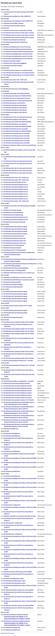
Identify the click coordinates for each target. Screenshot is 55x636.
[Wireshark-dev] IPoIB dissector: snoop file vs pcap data (18, 277)
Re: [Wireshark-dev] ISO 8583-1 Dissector (14, 25)
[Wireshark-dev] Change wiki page (12, 210)
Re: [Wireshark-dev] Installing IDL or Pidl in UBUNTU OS (18, 21)
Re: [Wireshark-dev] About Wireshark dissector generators (18, 51)
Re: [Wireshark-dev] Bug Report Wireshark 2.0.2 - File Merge (19, 365)
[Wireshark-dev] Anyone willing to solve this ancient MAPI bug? (20, 145)
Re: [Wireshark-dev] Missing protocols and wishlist (17, 133)
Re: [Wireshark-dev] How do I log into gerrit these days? (18, 100)
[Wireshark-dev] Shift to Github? (12, 61)
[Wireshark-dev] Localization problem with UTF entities (18, 305)
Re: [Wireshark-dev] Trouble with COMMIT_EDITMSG (17, 95)
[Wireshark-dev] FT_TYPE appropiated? (14, 245)
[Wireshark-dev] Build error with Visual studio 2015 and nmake (20, 516)
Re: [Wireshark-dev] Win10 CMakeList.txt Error (16, 184)
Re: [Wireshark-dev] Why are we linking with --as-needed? (18, 381)
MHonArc (12, 633)
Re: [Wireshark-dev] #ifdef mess (12, 433)
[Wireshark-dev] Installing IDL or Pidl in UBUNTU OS (17, 16)
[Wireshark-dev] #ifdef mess (11, 428)
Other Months (11, 6)
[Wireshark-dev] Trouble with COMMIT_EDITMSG (16, 93)
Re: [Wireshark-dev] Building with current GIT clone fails (18, 54)
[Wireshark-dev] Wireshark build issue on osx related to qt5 (19, 272)
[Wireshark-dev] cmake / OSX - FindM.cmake (15, 79)
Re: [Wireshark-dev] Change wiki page (13, 212)
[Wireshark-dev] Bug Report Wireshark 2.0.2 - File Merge (18, 360)
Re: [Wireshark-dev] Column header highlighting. (16, 88)
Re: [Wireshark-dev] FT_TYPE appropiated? (15, 250)
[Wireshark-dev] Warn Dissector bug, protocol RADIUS (18, 571)
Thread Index (4, 6)
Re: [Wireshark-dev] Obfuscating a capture (15, 580)
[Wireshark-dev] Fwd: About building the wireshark (17, 383)
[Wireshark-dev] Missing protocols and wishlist (16, 128)
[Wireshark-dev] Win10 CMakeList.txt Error (15, 182)
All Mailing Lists (20, 6)
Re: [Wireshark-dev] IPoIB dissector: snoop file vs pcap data (19, 279)
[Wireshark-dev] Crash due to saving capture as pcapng (18, 30)
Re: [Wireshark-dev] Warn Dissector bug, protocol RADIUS (19, 590)
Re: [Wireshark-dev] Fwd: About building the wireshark (18, 385)
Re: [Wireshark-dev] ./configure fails (13, 523)
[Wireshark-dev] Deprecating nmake (13, 317)
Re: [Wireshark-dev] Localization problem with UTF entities (19, 322)
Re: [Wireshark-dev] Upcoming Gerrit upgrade (15, 226)
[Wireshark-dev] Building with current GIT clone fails (17, 46)
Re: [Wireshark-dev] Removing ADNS (13, 284)
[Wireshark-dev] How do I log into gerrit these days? (17, 98)
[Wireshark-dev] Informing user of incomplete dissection (18, 70)
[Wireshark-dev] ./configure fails (12, 505)
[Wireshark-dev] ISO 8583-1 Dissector (13, 23)
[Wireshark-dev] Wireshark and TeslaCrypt (14, 39)
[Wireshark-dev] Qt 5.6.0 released (12, 247)
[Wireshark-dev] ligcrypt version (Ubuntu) (14, 103)
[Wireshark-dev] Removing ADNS (12, 282)
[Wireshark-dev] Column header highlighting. (15, 63)
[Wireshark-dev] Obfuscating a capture (14, 578)
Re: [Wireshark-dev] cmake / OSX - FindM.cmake (16, 177)
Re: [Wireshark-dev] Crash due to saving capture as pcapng (19, 32)
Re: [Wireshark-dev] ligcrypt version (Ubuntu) (15, 105)
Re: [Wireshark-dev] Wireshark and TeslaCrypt (15, 42)
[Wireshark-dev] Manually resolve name (14, 236)
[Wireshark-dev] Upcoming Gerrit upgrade (14, 222)
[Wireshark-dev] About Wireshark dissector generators (18, 49)
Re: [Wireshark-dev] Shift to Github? (13, 65)
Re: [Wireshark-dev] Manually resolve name (15, 238)
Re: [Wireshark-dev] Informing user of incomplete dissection (19, 72)
